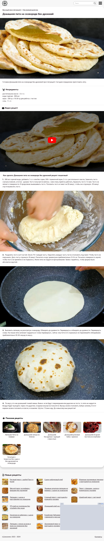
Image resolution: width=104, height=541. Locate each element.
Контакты (98, 537)
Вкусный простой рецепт (12, 10)
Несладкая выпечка (30, 10)
